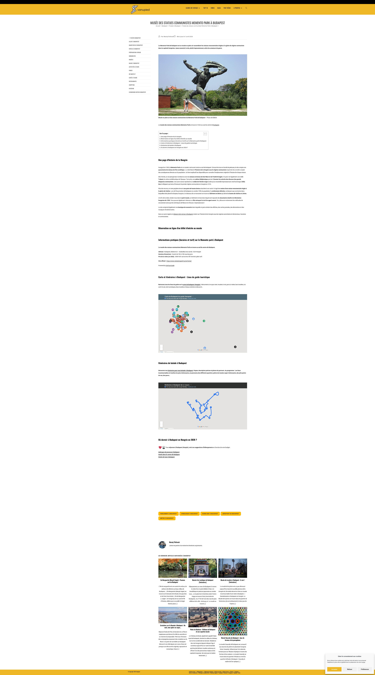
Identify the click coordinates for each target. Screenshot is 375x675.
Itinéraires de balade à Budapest (171, 145)
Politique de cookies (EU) (203, 673)
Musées (131, 60)
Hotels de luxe (226, 671)
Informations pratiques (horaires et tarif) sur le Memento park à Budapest (183, 141)
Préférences (365, 669)
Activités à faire (134, 67)
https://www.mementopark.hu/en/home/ (179, 261)
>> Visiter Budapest (135, 38)
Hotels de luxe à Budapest (166, 457)
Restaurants (133, 81)
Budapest (216, 125)
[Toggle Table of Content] (204, 133)
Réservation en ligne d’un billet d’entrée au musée (176, 138)
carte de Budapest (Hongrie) (191, 284)
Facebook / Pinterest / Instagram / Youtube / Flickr (229, 673)
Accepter (334, 669)
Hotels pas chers (217, 671)
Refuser (349, 669)
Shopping (132, 85)
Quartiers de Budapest (136, 45)
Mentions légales (213, 673)
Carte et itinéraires (193, 673)
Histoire (131, 88)
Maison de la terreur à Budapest (183, 214)
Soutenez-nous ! (192, 671)
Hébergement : (200, 671)
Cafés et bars (133, 78)
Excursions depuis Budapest (137, 92)
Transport (236, 671)
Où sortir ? (132, 74)
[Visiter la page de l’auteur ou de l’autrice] (162, 544)
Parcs (130, 70)
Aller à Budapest (134, 41)
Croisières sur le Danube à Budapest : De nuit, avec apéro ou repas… (172, 626)
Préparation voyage (135, 52)
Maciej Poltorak (169, 36)
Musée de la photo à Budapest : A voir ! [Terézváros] (233, 581)
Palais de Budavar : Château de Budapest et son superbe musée (202, 630)
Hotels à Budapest (134, 49)
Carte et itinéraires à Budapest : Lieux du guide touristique (179, 143)
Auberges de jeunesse (208, 671)
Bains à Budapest (134, 63)
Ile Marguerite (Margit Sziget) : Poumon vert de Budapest (172, 581)
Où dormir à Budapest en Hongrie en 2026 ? (174, 147)
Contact (231, 671)
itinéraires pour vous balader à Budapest (180, 370)
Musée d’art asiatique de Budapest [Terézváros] (202, 581)
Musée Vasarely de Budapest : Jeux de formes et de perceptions (232, 639)
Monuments (132, 56)
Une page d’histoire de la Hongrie (171, 136)
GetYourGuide (170, 265)
